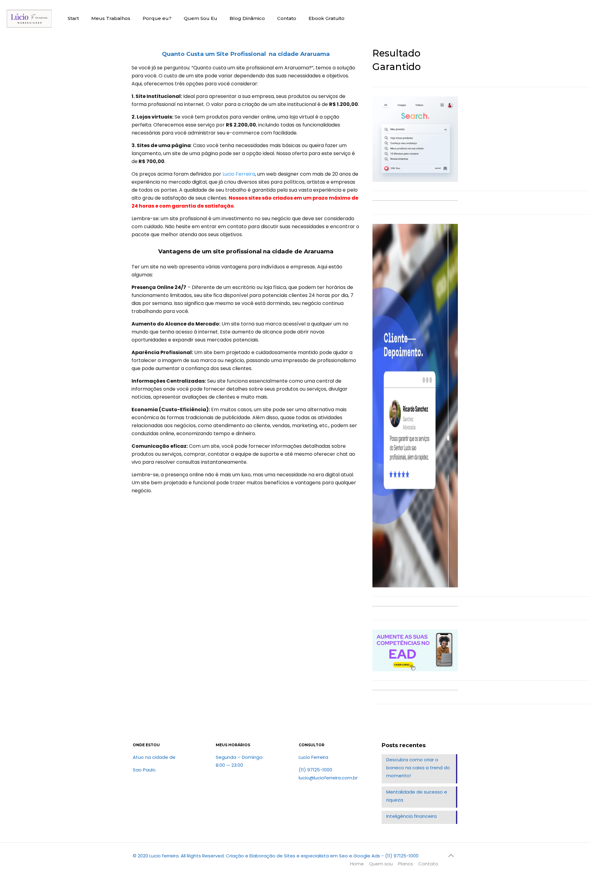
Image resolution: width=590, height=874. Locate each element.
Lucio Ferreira (238, 174)
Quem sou (381, 863)
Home (357, 863)
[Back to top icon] (450, 855)
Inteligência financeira (411, 816)
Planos (405, 863)
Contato (428, 863)
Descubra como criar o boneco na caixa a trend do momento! (418, 767)
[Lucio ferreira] (29, 18)
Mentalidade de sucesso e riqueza (416, 796)
